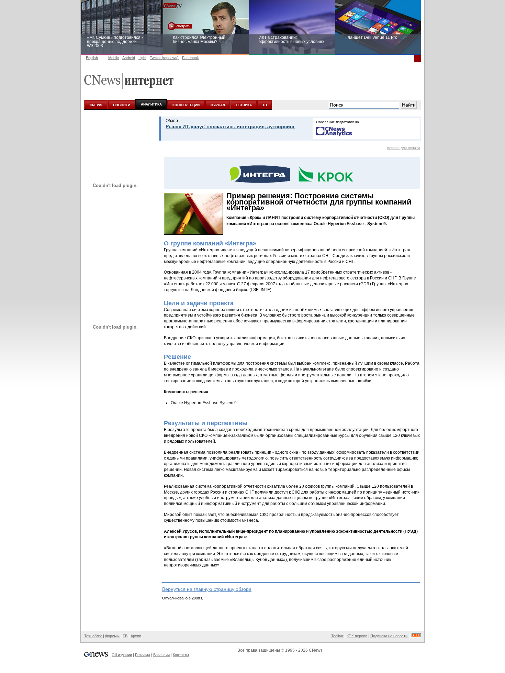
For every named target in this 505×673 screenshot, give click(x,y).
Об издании (122, 655)
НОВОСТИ (121, 105)
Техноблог (93, 636)
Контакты (181, 655)
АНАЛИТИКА (151, 104)
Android (128, 58)
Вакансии (161, 655)
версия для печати (403, 148)
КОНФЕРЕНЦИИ (186, 105)
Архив (136, 636)
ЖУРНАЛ (217, 105)
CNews (316, 650)
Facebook (190, 58)
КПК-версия (357, 636)
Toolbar (337, 636)
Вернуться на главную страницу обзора (206, 589)
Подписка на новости (389, 636)
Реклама (142, 655)
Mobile (113, 58)
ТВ (264, 105)
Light (142, 58)
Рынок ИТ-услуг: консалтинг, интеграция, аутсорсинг (230, 126)
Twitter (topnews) (164, 58)
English (92, 58)
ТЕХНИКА (244, 105)
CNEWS (96, 105)
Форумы (112, 636)
